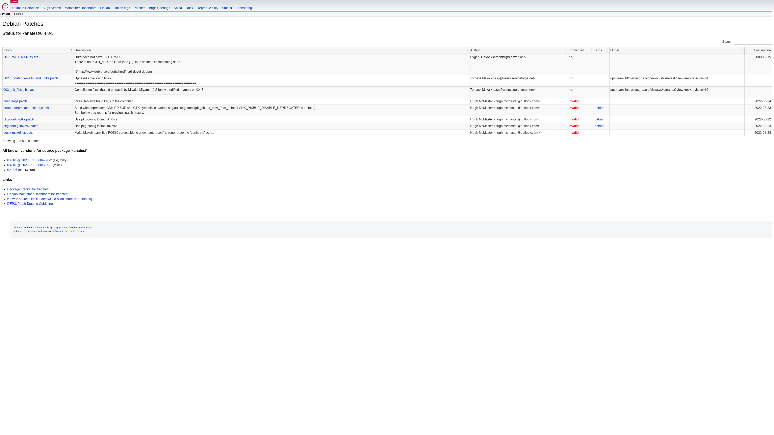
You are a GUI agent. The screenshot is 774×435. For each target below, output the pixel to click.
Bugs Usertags (159, 8)
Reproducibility (207, 8)
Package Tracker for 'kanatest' (28, 189)
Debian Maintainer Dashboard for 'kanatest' (38, 194)
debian (599, 108)
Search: (727, 41)
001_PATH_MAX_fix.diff (20, 57)
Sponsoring (243, 8)
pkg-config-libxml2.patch (20, 126)
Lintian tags (121, 8)
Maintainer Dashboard (81, 8)
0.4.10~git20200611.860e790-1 (29, 165)
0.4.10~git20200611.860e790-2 (29, 160)
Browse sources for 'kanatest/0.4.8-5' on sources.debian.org (49, 199)
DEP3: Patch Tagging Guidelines (30, 203)
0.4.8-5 (12, 170)
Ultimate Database (25, 8)
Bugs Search (52, 8)
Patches (139, 8)
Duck (189, 8)
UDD (14, 1)
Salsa (178, 8)
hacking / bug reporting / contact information (67, 227)
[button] (71, 50)
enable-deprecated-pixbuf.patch (26, 108)
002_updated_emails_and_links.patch (30, 78)
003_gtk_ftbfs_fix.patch (19, 89)
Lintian (105, 8)
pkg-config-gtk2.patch (18, 119)
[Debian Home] (5, 8)
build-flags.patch (15, 101)
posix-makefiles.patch (18, 132)
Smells (227, 8)
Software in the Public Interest (68, 231)
